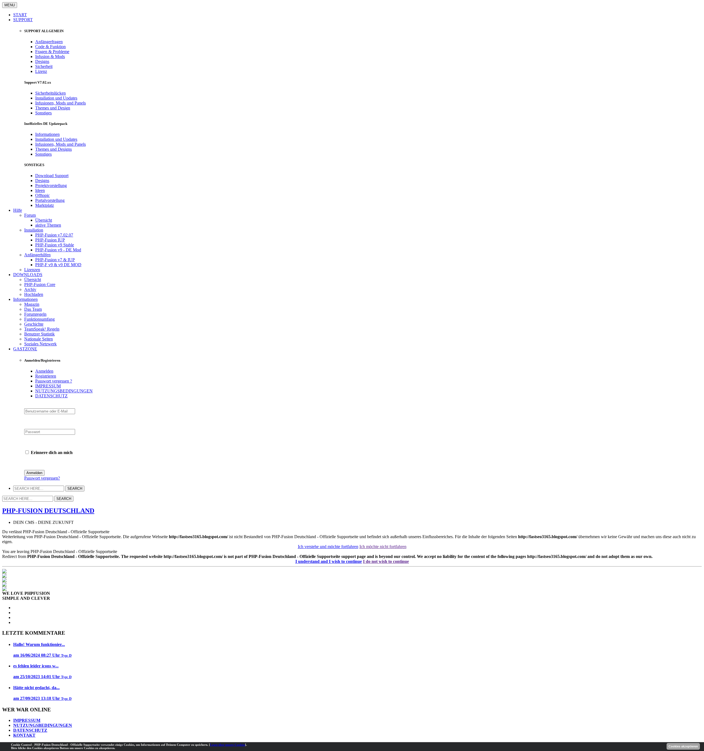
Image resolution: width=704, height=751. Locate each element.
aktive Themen (48, 225)
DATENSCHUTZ (51, 396)
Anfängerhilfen (37, 254)
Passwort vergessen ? (53, 381)
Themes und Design (52, 108)
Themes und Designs (53, 149)
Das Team (33, 309)
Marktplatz (44, 205)
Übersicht (43, 220)
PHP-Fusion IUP (50, 240)
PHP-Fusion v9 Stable (54, 245)
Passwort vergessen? (42, 478)
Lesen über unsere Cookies (227, 744)
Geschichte (33, 324)
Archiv (30, 289)
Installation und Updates (56, 98)
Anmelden (44, 371)
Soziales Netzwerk (40, 344)
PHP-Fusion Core (39, 284)
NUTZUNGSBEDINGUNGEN (64, 391)
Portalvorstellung (50, 200)
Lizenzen (32, 269)
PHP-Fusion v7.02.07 (54, 235)
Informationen (47, 134)
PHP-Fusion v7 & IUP (55, 259)
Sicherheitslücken (50, 93)
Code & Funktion (50, 46)
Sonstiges (43, 113)
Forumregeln (35, 314)
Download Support (51, 175)
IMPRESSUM (48, 386)
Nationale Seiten (38, 339)
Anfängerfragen (49, 41)
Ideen (40, 190)
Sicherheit (44, 66)
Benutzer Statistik (39, 334)
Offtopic (42, 195)
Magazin (31, 304)
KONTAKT (24, 735)
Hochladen (33, 294)
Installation (33, 230)
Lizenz (41, 71)
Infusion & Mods (50, 56)
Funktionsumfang (39, 319)
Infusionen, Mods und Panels (60, 103)
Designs (42, 61)
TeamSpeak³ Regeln (41, 329)
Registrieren (45, 376)
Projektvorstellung (51, 185)
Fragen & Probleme (52, 51)
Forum (30, 215)
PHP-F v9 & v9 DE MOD (58, 264)
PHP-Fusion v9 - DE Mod (58, 249)
